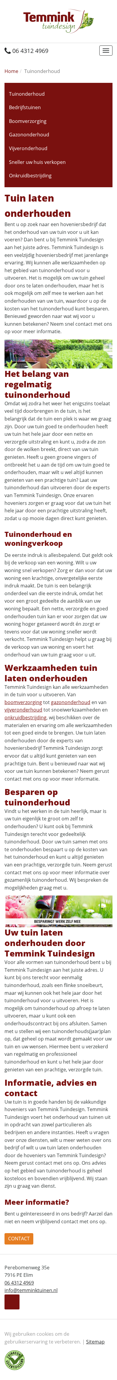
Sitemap (95, 1341)
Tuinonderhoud (27, 94)
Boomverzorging (27, 121)
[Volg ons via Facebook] (12, 1301)
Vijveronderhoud (28, 148)
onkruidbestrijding (25, 717)
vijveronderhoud (23, 709)
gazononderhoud (70, 702)
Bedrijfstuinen (25, 107)
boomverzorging (23, 702)
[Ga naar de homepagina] (58, 21)
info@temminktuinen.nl (31, 1290)
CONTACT (19, 1238)
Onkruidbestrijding (30, 175)
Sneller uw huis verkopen (37, 162)
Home (11, 71)
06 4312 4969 (29, 51)
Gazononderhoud (29, 134)
